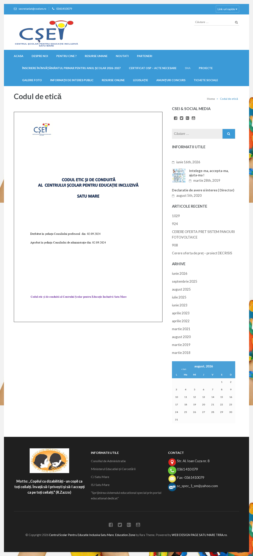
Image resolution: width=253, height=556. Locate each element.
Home (211, 98)
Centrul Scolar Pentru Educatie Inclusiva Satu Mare (81, 535)
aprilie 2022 (181, 321)
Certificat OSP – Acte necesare (153, 68)
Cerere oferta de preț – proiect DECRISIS (202, 253)
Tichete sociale (206, 80)
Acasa (18, 56)
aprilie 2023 (181, 313)
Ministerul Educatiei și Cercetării (113, 469)
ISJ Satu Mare (100, 485)
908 (175, 245)
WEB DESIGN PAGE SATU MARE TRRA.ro (199, 535)
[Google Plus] (187, 118)
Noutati (122, 56)
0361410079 (64, 8)
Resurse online (113, 80)
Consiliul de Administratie (108, 461)
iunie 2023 (179, 305)
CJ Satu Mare (100, 477)
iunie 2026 (179, 273)
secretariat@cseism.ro (32, 8)
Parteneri (144, 56)
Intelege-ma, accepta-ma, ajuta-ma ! (209, 173)
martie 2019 (181, 345)
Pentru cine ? (66, 56)
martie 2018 (181, 353)
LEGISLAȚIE (140, 80)
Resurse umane (96, 56)
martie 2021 (181, 329)
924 (175, 224)
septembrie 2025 (184, 281)
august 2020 (181, 337)
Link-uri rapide (226, 9)
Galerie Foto (32, 80)
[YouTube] (193, 118)
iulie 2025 (179, 297)
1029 (176, 216)
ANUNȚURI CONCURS (170, 80)
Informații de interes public (71, 80)
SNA (188, 68)
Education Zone (125, 535)
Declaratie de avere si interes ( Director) (203, 190)
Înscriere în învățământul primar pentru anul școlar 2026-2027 (71, 68)
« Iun (183, 369)
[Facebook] (175, 118)
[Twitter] (181, 118)
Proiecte (206, 68)
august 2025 (181, 289)
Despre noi (40, 56)
